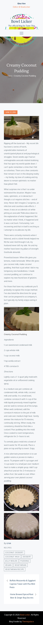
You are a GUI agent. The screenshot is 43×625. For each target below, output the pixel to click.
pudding (24, 561)
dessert (27, 557)
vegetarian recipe (14, 569)
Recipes (8, 548)
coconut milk (12, 557)
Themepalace (28, 621)
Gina (9, 543)
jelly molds (11, 561)
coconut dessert (14, 552)
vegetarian (20, 565)
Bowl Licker (21, 21)
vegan (8, 565)
